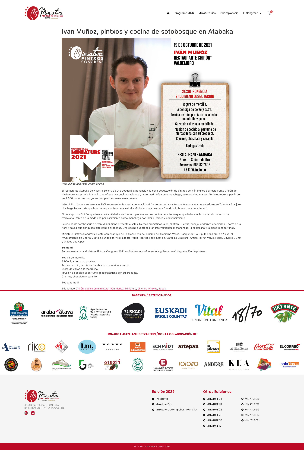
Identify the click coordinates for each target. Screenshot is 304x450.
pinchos (142, 288)
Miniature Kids (207, 13)
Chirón (80, 288)
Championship (229, 13)
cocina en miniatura (96, 288)
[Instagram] (26, 413)
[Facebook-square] (33, 413)
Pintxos (152, 288)
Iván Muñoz (117, 288)
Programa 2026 (184, 13)
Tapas (162, 288)
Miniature (130, 288)
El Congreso (250, 13)
